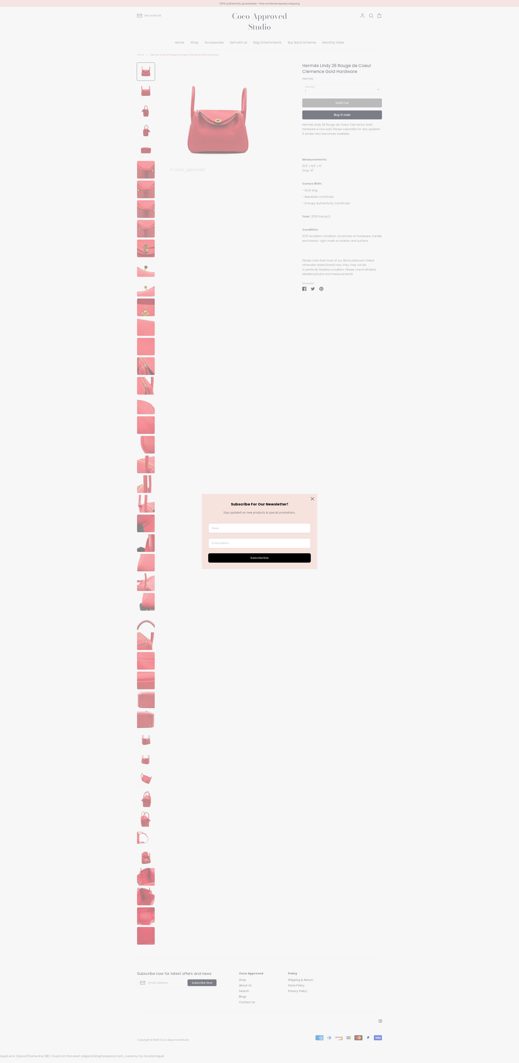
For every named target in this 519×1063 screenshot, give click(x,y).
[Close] (312, 499)
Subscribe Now (259, 558)
